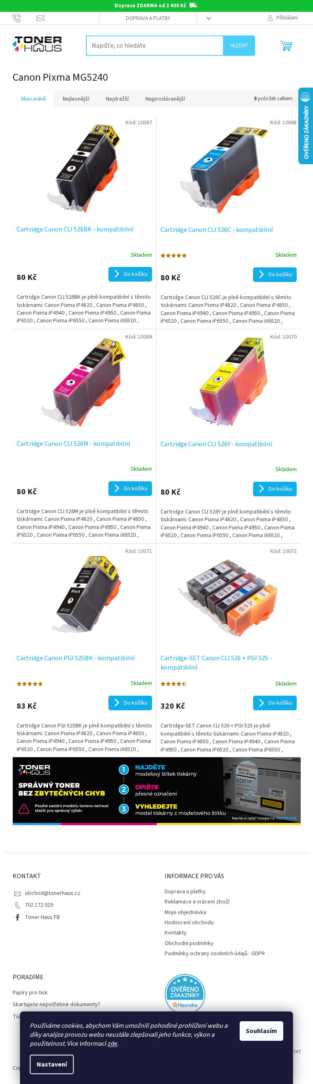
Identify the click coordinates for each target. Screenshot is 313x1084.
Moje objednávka (185, 912)
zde (112, 1043)
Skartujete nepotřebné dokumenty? (56, 1005)
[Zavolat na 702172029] (25, 18)
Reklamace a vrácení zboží (197, 902)
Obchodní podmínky (189, 943)
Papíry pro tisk (30, 993)
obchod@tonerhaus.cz (52, 893)
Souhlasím (261, 1031)
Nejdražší (117, 99)
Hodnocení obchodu (189, 923)
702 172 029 (39, 905)
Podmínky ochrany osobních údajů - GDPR (215, 954)
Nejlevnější (76, 99)
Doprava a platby (148, 18)
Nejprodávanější (165, 99)
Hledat (239, 46)
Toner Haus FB (42, 917)
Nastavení (52, 1064)
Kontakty (176, 933)
